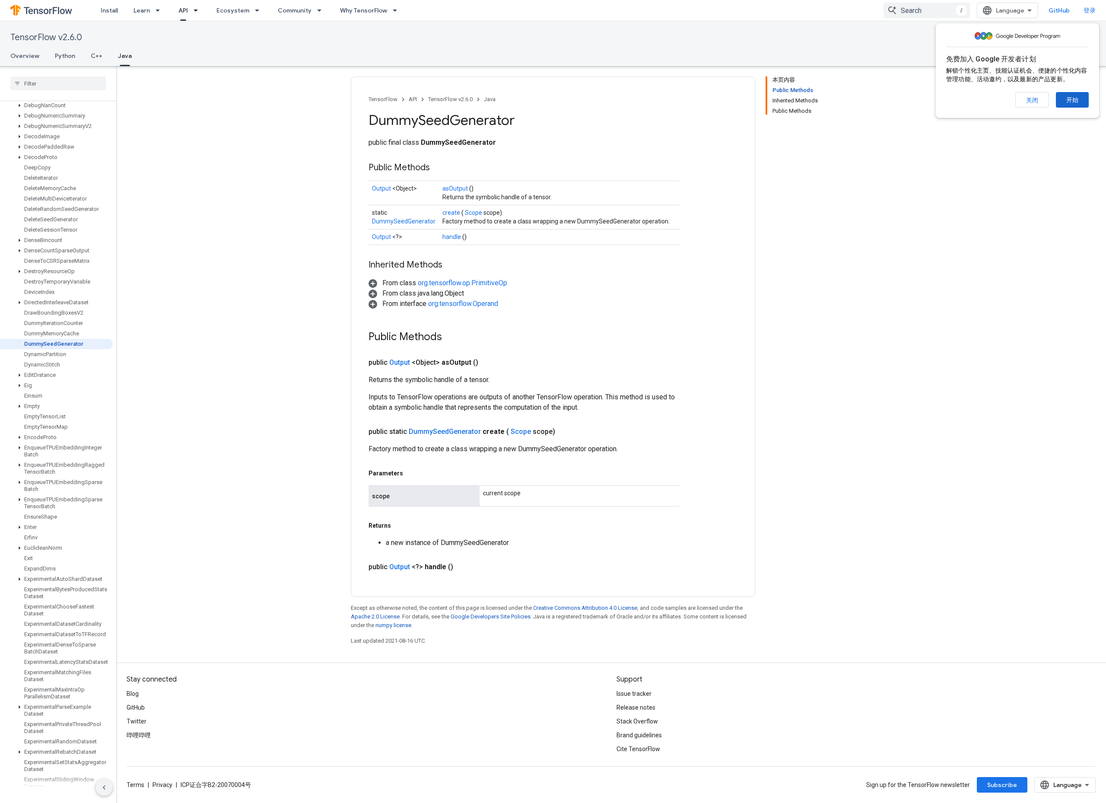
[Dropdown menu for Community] (321, 10)
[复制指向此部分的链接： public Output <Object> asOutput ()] (488, 362)
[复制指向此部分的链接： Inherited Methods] (453, 265)
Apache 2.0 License (375, 616)
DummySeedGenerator (403, 221)
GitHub (1059, 10)
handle (452, 236)
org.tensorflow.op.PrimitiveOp (462, 283)
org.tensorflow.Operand (463, 304)
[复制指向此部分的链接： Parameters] (413, 473)
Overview (24, 56)
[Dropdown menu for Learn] (160, 10)
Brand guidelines (639, 735)
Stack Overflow (637, 721)
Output (382, 188)
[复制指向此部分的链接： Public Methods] (440, 168)
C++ (96, 56)
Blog (133, 693)
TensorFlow (383, 99)
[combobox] (927, 10)
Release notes (636, 707)
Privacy (162, 784)
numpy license (393, 625)
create (451, 212)
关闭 (1032, 100)
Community (294, 10)
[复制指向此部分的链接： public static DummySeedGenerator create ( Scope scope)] (565, 432)
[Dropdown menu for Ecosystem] (259, 10)
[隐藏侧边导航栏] (104, 787)
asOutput (455, 188)
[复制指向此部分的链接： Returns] (401, 525)
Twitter (136, 721)
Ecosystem (232, 10)
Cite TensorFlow (638, 749)
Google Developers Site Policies (491, 616)
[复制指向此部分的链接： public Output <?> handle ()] (463, 567)
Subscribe (1002, 785)
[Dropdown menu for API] (198, 10)
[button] (56, 105)
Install (109, 10)
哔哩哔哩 (139, 735)
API (183, 10)
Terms (135, 784)
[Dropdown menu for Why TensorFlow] (397, 10)
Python (65, 56)
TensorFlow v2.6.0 (46, 37)
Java (125, 56)
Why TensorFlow (363, 10)
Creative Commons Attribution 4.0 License (585, 608)
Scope (474, 212)
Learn (141, 10)
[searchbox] (58, 83)
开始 (1072, 100)
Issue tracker (634, 693)
